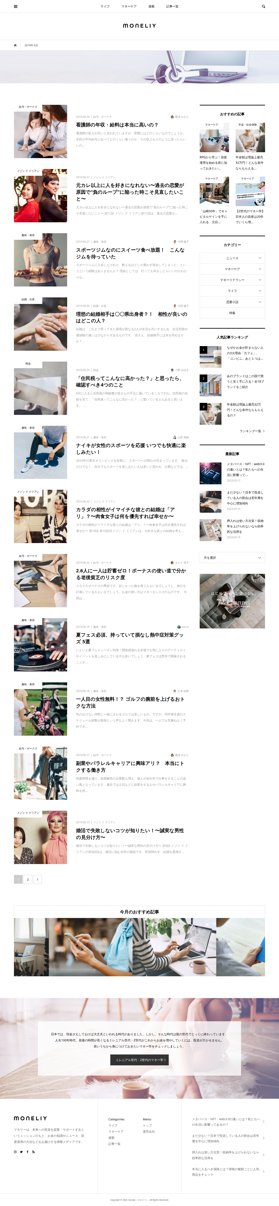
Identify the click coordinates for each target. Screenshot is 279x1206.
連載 (151, 6)
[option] (56, 947)
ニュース (232, 258)
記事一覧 (172, 6)
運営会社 (149, 1131)
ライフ (105, 6)
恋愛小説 (232, 302)
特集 (232, 313)
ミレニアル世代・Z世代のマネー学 (139, 1060)
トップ (147, 1125)
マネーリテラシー (232, 280)
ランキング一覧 (250, 431)
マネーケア (129, 6)
